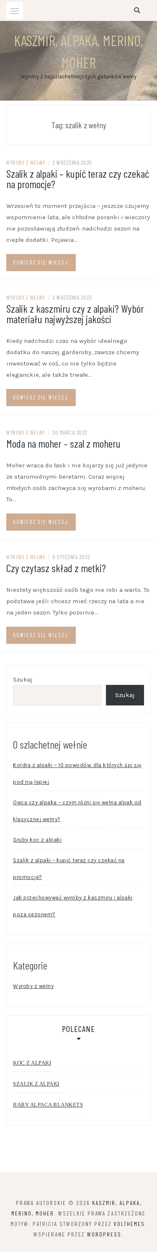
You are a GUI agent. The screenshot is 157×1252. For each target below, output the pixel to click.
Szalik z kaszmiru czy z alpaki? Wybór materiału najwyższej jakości (75, 313)
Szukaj (23, 679)
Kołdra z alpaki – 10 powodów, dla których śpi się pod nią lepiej (77, 773)
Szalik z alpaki (36, 1084)
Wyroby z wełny (25, 162)
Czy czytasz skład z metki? (56, 567)
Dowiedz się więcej (40, 262)
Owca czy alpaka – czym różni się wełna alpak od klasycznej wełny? (77, 810)
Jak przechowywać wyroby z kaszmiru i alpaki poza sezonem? (73, 906)
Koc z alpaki (32, 1063)
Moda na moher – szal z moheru (63, 443)
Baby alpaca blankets (48, 1105)
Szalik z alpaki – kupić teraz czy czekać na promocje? (77, 178)
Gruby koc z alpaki (37, 840)
